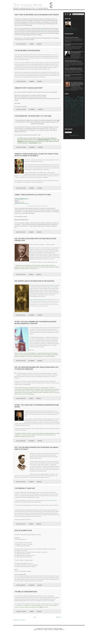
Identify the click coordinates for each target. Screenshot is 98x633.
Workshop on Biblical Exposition (76, 117)
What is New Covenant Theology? (71, 37)
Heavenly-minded (80, 110)
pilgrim (82, 122)
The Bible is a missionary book (26, 592)
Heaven (75, 110)
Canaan (66, 107)
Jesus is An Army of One (23, 530)
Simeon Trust (73, 116)
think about (41, 30)
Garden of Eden (69, 103)
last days (76, 101)
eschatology (80, 100)
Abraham (79, 106)
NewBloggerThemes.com (59, 629)
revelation (75, 124)
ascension (74, 100)
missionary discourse (79, 120)
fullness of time (71, 119)
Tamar (79, 116)
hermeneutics (69, 101)
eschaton (78, 118)
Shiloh (69, 116)
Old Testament (81, 114)
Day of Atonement (71, 108)
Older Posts (58, 617)
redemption (72, 106)
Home (34, 617)
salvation (81, 124)
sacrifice (78, 124)
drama (74, 118)
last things (80, 105)
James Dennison (80, 111)
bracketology (67, 118)
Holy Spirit (71, 111)
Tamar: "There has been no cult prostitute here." (33, 195)
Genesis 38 (73, 109)
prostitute (67, 124)
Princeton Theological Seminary (70, 115)
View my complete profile (71, 30)
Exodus (70, 109)
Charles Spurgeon (71, 107)
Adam (82, 106)
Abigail (76, 106)
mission (81, 101)
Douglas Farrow (77, 108)
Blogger (76, 135)
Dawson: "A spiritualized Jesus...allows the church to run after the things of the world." (74, 68)
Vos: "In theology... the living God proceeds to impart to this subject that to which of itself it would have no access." (77, 84)
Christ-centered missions (78, 107)
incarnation (81, 119)
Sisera (77, 116)
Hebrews (67, 111)
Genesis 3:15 (78, 109)
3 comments (32, 81)
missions (66, 121)
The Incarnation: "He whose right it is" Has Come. (33, 116)
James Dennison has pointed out (40, 299)
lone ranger (73, 120)
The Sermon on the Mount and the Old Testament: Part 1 (77, 52)
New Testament (75, 114)
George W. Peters (77, 103)
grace (78, 119)
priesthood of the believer (70, 123)
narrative (70, 121)
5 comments (32, 188)
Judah (82, 103)
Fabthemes (40, 629)
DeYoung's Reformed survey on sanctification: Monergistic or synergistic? (73, 61)
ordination (78, 122)
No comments (32, 109)
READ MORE (39, 44)
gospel (75, 119)
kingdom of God (68, 120)
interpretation (74, 105)
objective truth (73, 122)
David (66, 108)
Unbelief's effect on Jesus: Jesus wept (29, 88)
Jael (77, 111)
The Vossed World (48, 628)
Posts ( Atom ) (22, 620)
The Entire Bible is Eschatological (27, 50)
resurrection (71, 124)
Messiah (67, 104)
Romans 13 (78, 115)
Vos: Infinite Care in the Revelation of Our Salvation (34, 281)
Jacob (74, 111)
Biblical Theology (74, 97)
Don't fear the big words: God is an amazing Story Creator (37, 15)
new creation (74, 121)
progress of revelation (79, 123)
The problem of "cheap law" (25, 488)
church (71, 118)
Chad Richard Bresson (71, 28)
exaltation (68, 105)
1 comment (31, 44)
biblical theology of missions (76, 104)
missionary (67, 106)
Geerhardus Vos (72, 99)
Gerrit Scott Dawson (70, 110)
